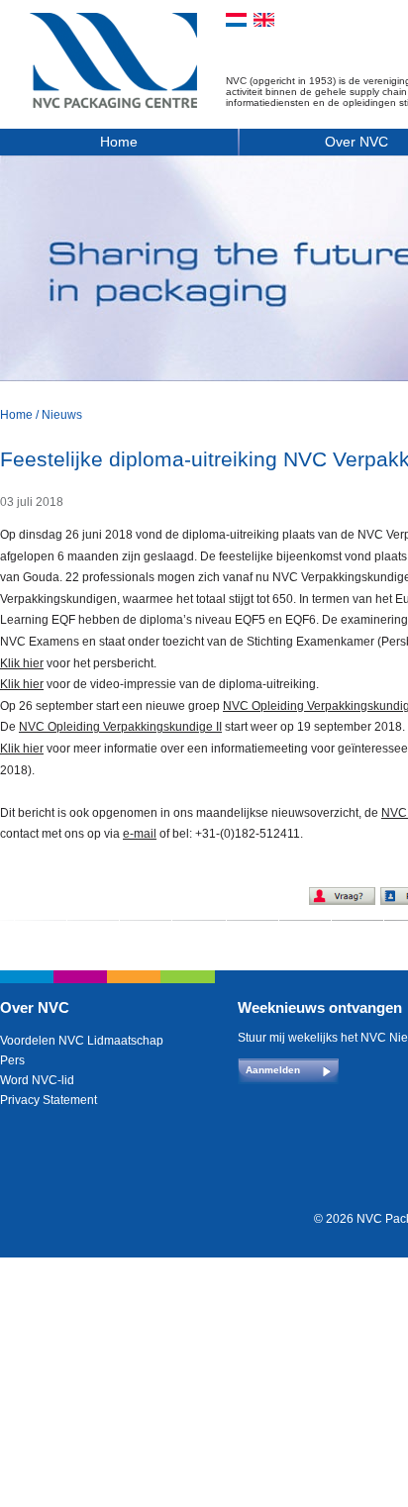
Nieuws (62, 415)
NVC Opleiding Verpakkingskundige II (120, 727)
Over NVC (34, 1007)
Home (119, 142)
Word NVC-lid (37, 1080)
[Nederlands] (236, 20)
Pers (12, 1060)
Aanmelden (273, 1069)
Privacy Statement (48, 1100)
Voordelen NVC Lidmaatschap (81, 1041)
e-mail (139, 834)
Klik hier (22, 663)
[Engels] (264, 20)
